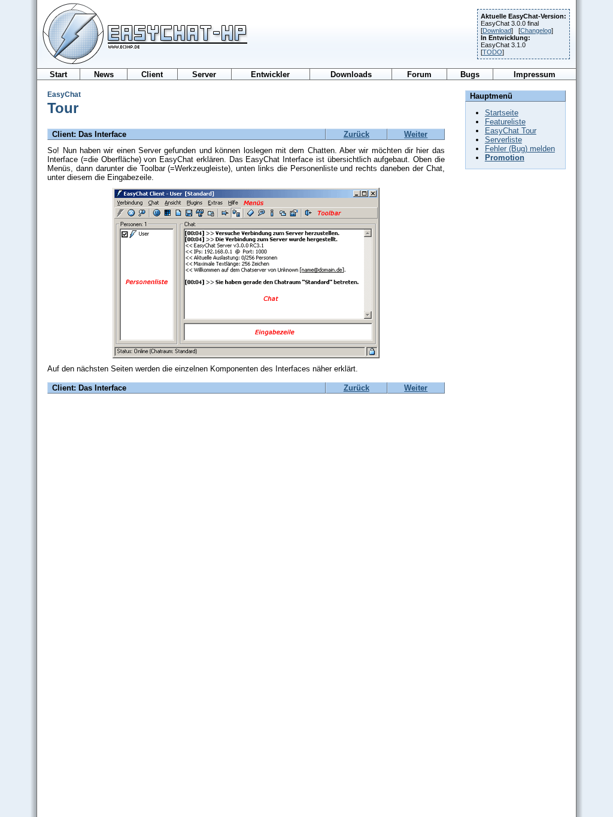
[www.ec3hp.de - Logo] (142, 65)
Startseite (501, 112)
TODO (492, 52)
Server (204, 74)
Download (496, 30)
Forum (419, 74)
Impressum (535, 74)
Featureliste (505, 121)
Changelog (535, 30)
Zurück (356, 134)
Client (152, 74)
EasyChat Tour (510, 130)
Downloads (351, 74)
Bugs (470, 74)
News (104, 74)
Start (58, 74)
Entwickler (270, 74)
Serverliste (503, 139)
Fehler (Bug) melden (520, 148)
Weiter (415, 134)
